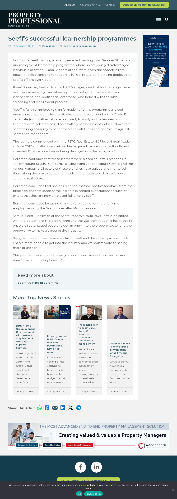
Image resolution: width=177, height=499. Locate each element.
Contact (110, 4)
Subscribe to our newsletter (144, 4)
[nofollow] (156, 61)
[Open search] (167, 19)
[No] (172, 490)
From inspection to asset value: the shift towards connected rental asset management (88, 334)
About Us (69, 4)
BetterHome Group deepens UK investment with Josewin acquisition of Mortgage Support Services (25, 336)
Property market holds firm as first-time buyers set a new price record (57, 344)
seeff (67, 46)
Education (48, 46)
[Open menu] (158, 19)
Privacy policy (93, 493)
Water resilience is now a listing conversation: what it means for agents (120, 350)
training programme (84, 46)
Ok (79, 493)
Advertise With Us (90, 4)
